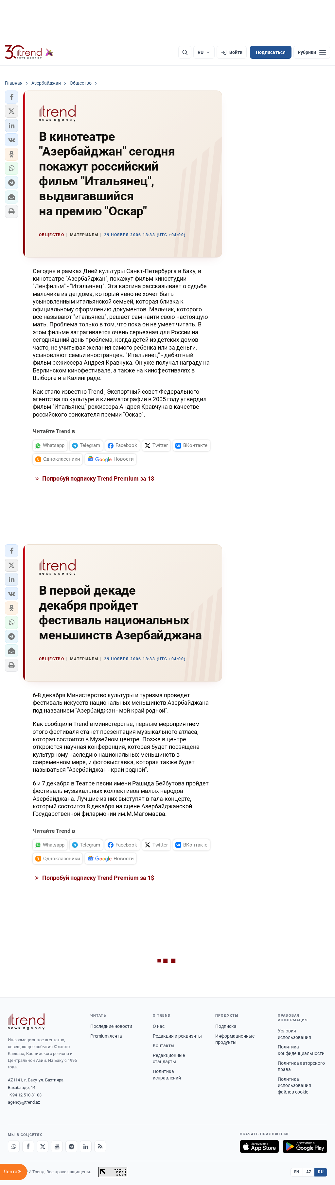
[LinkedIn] (86, 1146)
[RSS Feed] (100, 1146)
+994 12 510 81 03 (25, 1095)
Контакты (163, 1045)
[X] (42, 1146)
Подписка (226, 1026)
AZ (308, 1172)
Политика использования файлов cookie (294, 1085)
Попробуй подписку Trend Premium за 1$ (97, 478)
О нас (159, 1026)
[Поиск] (184, 52)
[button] (11, 97)
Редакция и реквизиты (177, 1036)
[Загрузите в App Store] (259, 1146)
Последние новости (111, 1026)
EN (296, 1172)
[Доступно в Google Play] (305, 1146)
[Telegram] (71, 1146)
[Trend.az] (29, 52)
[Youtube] (57, 1146)
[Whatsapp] (14, 1146)
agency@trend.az (24, 1102)
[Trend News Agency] (26, 1021)
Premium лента (106, 1036)
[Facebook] (28, 1146)
